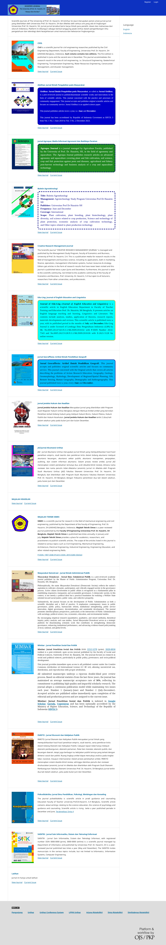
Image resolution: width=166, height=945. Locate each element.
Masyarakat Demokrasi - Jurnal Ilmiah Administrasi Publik (64, 573)
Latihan (15, 873)
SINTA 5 (53, 709)
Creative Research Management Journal (55, 246)
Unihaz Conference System (52, 912)
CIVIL (40, 43)
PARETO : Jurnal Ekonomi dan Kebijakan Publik (58, 735)
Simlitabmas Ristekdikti (138, 912)
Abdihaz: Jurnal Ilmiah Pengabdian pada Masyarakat (61, 85)
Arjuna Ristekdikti (94, 912)
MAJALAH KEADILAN (21, 499)
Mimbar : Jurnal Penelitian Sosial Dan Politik (57, 645)
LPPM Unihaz (75, 912)
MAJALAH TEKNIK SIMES (48, 517)
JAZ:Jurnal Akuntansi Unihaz (50, 447)
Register (147, 2)
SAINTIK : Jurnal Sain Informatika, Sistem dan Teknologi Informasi (67, 834)
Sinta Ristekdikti (115, 912)
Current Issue (56, 71)
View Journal (43, 71)
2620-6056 (110, 649)
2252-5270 (92, 649)
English (126, 29)
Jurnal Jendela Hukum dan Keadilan (53, 403)
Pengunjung (17, 912)
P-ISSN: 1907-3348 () (49, 555)
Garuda (51, 703)
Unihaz (31, 912)
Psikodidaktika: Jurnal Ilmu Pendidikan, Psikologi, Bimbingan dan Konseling (72, 794)
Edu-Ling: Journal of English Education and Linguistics (62, 297)
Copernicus (63, 703)
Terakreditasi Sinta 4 (65, 811)
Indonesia (127, 33)
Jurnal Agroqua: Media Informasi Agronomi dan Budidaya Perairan (67, 141)
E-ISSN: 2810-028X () (71, 555)
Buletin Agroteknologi (48, 188)
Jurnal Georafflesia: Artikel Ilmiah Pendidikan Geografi (62, 357)
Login (156, 2)
